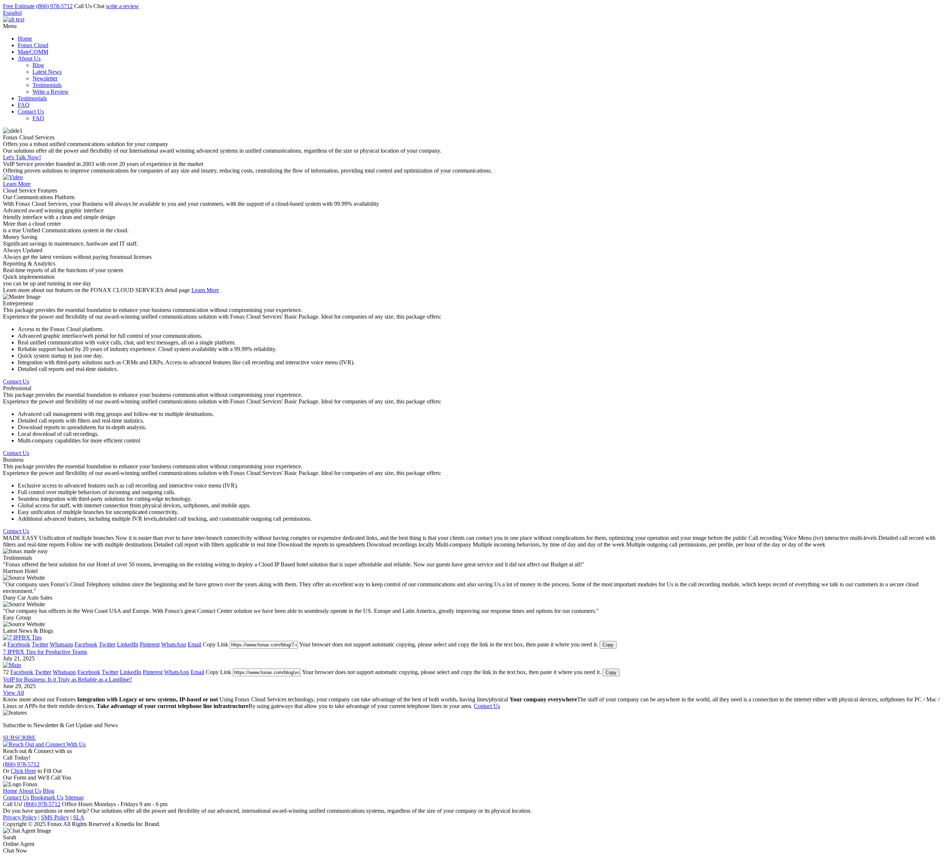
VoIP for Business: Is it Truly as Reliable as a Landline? (67, 679)
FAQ (24, 105)
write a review (122, 6)
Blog (38, 65)
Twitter (40, 644)
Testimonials (47, 85)
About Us (29, 58)
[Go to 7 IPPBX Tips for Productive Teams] (22, 637)
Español (12, 13)
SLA (78, 817)
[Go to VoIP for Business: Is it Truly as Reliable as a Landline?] (12, 665)
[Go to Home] (13, 19)
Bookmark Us (47, 797)
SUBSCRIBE (19, 738)
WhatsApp (173, 644)
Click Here (23, 771)
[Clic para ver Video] (13, 177)
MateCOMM (33, 52)
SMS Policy (55, 817)
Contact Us (31, 111)
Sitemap (74, 797)
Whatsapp (61, 644)
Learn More (17, 184)
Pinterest (150, 644)
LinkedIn (127, 644)
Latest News (47, 72)
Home (25, 38)
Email (194, 644)
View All (13, 693)
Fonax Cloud (33, 45)
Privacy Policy (20, 817)
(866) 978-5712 (54, 6)
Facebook (18, 644)
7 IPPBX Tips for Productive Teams (45, 652)
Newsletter (45, 78)
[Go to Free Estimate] (44, 744)
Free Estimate (19, 6)
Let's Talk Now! (22, 157)
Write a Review (50, 92)
